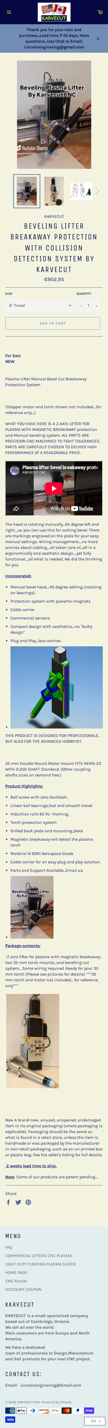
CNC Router (16, 1280)
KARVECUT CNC (29, 1402)
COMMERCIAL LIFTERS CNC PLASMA (38, 1255)
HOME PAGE (16, 1272)
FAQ (8, 1247)
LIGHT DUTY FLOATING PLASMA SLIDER (40, 1264)
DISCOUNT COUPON (23, 1289)
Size (8, 294)
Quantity (84, 294)
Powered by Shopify (57, 1402)
